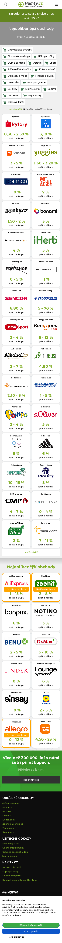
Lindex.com (16, 664)
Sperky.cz (45, 523)
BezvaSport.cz (16, 320)
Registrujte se (31, 779)
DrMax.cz (45, 635)
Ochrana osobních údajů (15, 852)
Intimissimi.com (46, 262)
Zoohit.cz (45, 576)
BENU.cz (16, 635)
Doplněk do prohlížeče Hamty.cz (19, 880)
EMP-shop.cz (16, 494)
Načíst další (31, 552)
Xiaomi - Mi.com (16, 146)
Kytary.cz (16, 117)
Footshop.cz (16, 262)
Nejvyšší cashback (43, 109)
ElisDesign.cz (16, 436)
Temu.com (46, 722)
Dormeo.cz (16, 175)
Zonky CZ (16, 204)
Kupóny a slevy (10, 871)
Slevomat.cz (9, 832)
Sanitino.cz (46, 494)
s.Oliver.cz (45, 407)
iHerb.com (46, 233)
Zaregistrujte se (19, 13)
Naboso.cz (46, 349)
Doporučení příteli (11, 875)
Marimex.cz (46, 378)
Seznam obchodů (11, 867)
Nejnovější (28, 109)
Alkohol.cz (16, 349)
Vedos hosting (45, 291)
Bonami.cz (46, 204)
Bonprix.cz (16, 605)
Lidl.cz (46, 693)
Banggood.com (45, 320)
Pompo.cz (16, 407)
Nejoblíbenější (15, 109)
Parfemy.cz (16, 378)
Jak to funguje (9, 856)
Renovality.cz (46, 465)
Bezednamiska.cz (16, 233)
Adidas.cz (45, 436)
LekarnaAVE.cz (16, 523)
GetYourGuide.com (45, 175)
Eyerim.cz (45, 117)
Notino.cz (45, 605)
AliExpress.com (16, 576)
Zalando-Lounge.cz (46, 664)
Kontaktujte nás (11, 843)
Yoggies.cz (46, 146)
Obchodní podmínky (13, 847)
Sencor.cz (16, 291)
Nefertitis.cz (16, 465)
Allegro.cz (16, 722)
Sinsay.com (16, 693)
